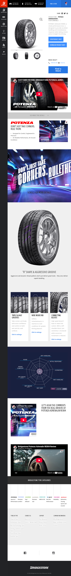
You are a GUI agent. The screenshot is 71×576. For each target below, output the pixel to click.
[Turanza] (21, 490)
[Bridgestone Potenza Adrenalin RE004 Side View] (37, 56)
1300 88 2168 (54, 62)
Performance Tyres (16, 522)
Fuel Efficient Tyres (16, 533)
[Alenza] (35, 490)
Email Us (63, 62)
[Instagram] (53, 553)
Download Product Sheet (57, 45)
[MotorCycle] (64, 490)
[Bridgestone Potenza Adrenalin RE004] (27, 34)
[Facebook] (62, 13)
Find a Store (58, 69)
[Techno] (57, 490)
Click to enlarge (17, 334)
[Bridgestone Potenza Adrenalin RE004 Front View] (26, 56)
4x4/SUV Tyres (14, 536)
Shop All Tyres (14, 519)
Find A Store (53, 4)
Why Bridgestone (58, 519)
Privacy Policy (43, 522)
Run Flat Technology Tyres (17, 525)
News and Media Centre (60, 522)
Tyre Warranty (43, 519)
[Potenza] (14, 490)
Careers (56, 525)
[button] (4, 10)
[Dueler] (42, 490)
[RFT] (50, 490)
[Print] (67, 13)
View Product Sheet (56, 39)
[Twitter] (64, 13)
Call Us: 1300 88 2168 (30, 522)
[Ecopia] (28, 490)
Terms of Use (42, 525)
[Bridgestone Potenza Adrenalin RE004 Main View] (16, 56)
